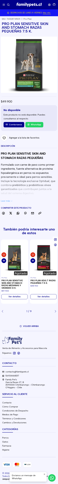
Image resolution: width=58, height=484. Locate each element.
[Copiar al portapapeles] (39, 213)
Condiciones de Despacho (15, 410)
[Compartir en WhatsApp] (18, 213)
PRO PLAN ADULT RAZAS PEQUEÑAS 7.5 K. (42, 281)
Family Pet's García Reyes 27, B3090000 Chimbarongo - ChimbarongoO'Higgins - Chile (25, 383)
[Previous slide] (3, 311)
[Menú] (4, 4)
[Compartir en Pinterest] (25, 213)
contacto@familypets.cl (17, 371)
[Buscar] (8, 4)
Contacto (7, 402)
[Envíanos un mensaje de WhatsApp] (52, 478)
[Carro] (54, 4)
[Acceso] (49, 4)
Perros (5, 438)
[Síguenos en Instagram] (14, 353)
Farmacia (6, 446)
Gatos (5, 442)
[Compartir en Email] (32, 213)
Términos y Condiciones (14, 418)
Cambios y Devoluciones (14, 422)
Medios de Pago (10, 414)
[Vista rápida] (3, 260)
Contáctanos (15, 124)
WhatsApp (36, 124)
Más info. (47, 13)
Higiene (5, 450)
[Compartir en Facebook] (3, 213)
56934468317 (12, 375)
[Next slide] (55, 311)
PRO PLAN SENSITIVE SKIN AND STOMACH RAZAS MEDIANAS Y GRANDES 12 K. (12, 284)
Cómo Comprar (10, 406)
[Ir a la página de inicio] (29, 5)
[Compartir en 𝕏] (10, 213)
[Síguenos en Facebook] (18, 353)
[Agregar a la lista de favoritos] (3, 254)
